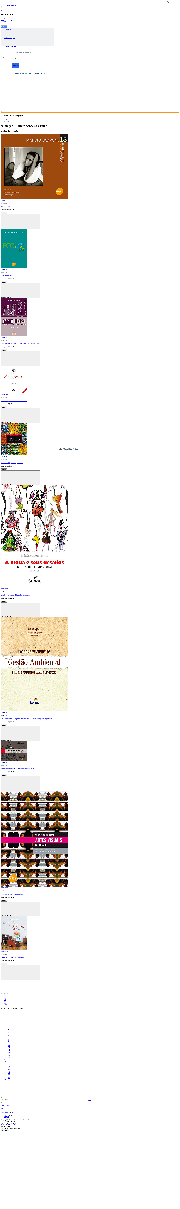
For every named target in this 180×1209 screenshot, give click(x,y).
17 (9, 1054)
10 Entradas (6, 993)
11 (9, 1044)
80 (5, 1003)
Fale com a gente (9, 38)
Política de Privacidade (8, 1125)
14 (9, 1049)
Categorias (8, 29)
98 (5, 1079)
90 (9, 1066)
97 (9, 1078)
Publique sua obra (10, 46)
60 (5, 1001)
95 (9, 1074)
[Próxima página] (18, 1094)
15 (9, 1051)
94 (9, 1073)
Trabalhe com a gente (7, 1112)
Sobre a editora (9, 21)
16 (9, 1052)
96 (9, 1076)
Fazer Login (16, 65)
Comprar (4, 213)
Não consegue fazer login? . (29, 73)
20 (5, 998)
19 (9, 1057)
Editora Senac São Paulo (4, 20)
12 (9, 1046)
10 (5, 996)
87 (5, 1059)
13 (9, 1047)
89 (5, 1063)
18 (9, 1056)
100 (5, 1005)
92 (9, 1069)
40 (5, 1000)
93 (9, 1071)
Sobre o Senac (5, 1106)
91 (9, 1068)
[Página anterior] (18, 1024)
